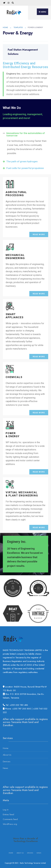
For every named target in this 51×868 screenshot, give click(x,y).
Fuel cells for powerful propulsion (25, 168)
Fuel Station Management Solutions (23, 52)
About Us (7, 754)
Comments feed (10, 819)
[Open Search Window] (13, 3)
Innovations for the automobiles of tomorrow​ (25, 134)
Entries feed (8, 814)
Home (5, 27)
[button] (25, 134)
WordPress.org (10, 824)
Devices (6, 761)
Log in (5, 809)
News (5, 768)
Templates (18, 27)
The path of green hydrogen (22, 161)
